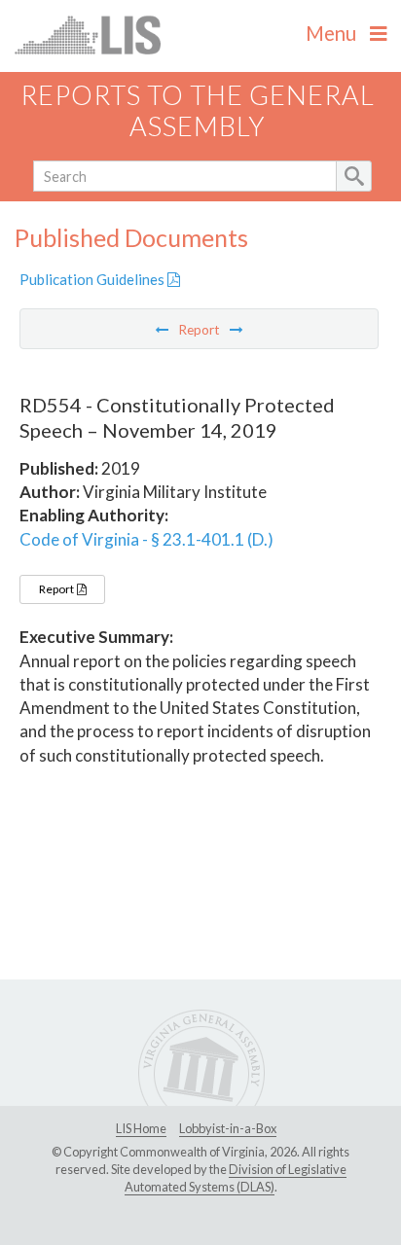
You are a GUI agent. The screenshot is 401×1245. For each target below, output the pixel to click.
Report (57, 589)
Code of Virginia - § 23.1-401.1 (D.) (146, 539)
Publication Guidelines (93, 279)
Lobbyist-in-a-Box (227, 1128)
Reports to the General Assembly (197, 111)
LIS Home (141, 1128)
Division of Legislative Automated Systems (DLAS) (235, 1177)
